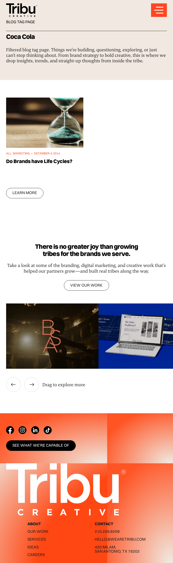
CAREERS (36, 554)
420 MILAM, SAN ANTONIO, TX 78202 (117, 549)
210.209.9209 (107, 531)
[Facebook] (10, 430)
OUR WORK (38, 531)
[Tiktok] (48, 430)
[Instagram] (23, 430)
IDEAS (33, 547)
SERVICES (36, 539)
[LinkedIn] (35, 430)
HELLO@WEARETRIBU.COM (120, 539)
